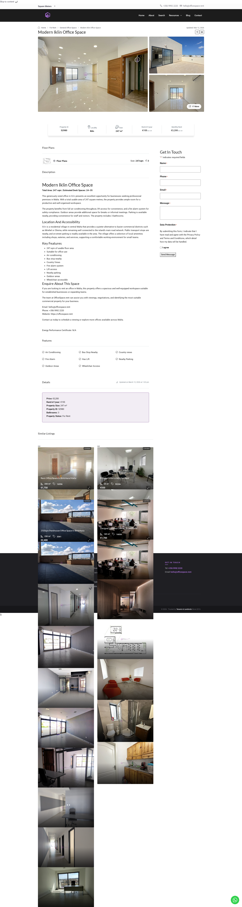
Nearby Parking (126, 359)
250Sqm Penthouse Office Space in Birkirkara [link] (62, 530)
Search (161, 15)
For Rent (53, 28)
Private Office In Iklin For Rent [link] (114, 478)
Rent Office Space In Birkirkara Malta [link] (58, 478)
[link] (66, 468)
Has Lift (85, 359)
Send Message (168, 254)
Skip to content (7, 1)
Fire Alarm (50, 359)
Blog (188, 15)
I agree (165, 247)
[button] (197, 32)
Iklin (73, 196)
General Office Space (68, 28)
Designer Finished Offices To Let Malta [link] (118, 528)
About (151, 15)
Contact (198, 15)
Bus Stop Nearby (90, 352)
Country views (125, 352)
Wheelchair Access (91, 366)
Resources (174, 15)
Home (141, 15)
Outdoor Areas (52, 366)
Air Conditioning (53, 352)
